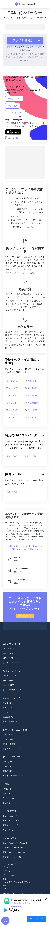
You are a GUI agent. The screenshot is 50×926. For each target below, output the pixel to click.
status (5, 889)
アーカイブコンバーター (13, 776)
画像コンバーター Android (14, 852)
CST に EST (7, 771)
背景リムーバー (14, 99)
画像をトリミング (10, 825)
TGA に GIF (11, 403)
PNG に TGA (31, 456)
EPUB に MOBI (9, 744)
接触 (4, 885)
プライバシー (8, 875)
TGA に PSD (11, 410)
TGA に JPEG (31, 410)
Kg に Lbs (7, 793)
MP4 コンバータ (9, 649)
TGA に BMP (31, 388)
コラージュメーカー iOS (13, 848)
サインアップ (35, 47)
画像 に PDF (11, 492)
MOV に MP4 (8, 658)
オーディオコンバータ (12, 690)
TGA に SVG (11, 381)
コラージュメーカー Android (15, 843)
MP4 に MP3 (8, 681)
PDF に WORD (8, 735)
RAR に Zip (7, 762)
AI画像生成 (12, 106)
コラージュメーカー (11, 816)
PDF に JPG (8, 708)
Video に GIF (8, 653)
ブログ (5, 867)
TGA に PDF (30, 417)
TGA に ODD (31, 395)
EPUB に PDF (8, 739)
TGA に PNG (11, 395)
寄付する (6, 871)
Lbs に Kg (7, 789)
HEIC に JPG (8, 712)
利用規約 (30, 57)
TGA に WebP (31, 403)
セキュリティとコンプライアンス (17, 882)
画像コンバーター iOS (12, 857)
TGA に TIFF (30, 381)
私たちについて (9, 864)
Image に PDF (8, 717)
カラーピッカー (9, 830)
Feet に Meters (9, 798)
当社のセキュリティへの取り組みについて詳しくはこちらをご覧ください (25, 547)
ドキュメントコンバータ (13, 749)
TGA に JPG (11, 388)
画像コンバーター (10, 722)
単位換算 (6, 803)
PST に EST (7, 766)
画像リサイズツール (11, 821)
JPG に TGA (11, 456)
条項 (4, 879)
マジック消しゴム (15, 113)
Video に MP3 (8, 685)
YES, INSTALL (36, 919)
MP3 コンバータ (9, 676)
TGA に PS (11, 417)
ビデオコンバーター (11, 663)
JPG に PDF (8, 703)
